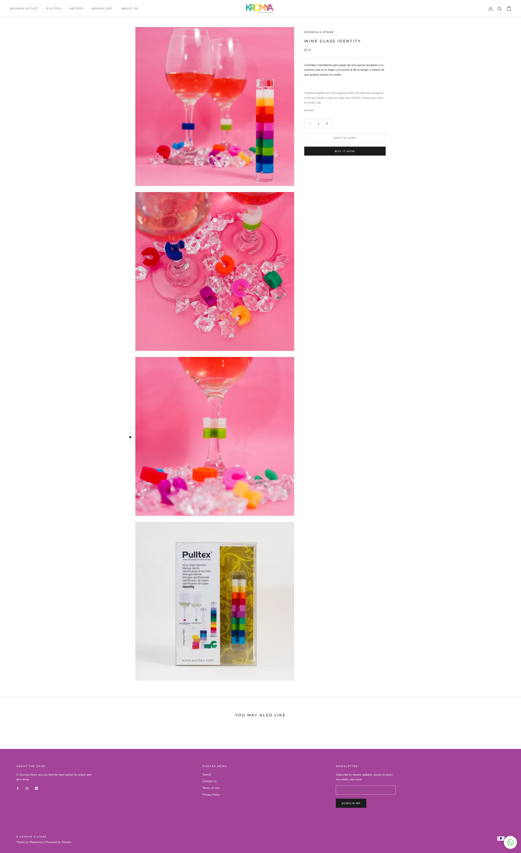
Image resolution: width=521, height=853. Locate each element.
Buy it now (345, 151)
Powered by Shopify (58, 842)
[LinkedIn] (36, 788)
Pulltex (54, 8)
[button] (510, 842)
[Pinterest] (329, 109)
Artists (76, 8)
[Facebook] (318, 109)
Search (206, 774)
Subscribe (351, 803)
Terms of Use (210, 788)
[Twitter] (323, 109)
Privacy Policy (211, 795)
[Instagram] (27, 788)
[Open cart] (509, 8)
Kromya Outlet (24, 8)
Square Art (102, 8)
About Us (129, 8)
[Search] (500, 8)
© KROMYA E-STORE (31, 836)
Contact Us (209, 781)
